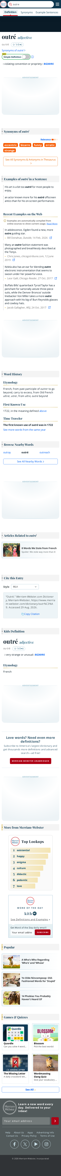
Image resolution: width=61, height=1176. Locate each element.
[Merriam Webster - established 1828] (3, 4)
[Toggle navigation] (57, 4)
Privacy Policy (29, 1135)
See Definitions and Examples (29, 919)
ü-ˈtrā (16, 44)
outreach (45, 452)
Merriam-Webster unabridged (30, 761)
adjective (25, 37)
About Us (19, 1132)
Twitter (25, 1144)
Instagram (46, 1144)
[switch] (16, 57)
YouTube (35, 1144)
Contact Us (12, 1135)
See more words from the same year (24, 429)
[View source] (51, 237)
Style (6, 586)
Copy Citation (32, 614)
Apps (31, 1132)
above (43, 411)
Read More (52, 223)
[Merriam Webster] (30, 901)
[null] (35, 913)
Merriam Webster (9, 1107)
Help (8, 1132)
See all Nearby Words (29, 461)
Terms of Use (47, 1135)
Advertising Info (46, 1132)
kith (28, 913)
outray (7, 452)
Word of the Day (30, 907)
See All (29, 1089)
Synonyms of (12, 50)
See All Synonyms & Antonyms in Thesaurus (30, 159)
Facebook (14, 1144)
